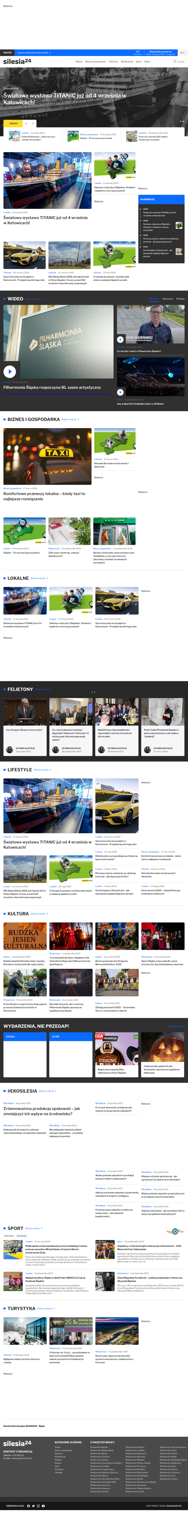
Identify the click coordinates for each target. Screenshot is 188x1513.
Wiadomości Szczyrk (135, 1491)
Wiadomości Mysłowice (136, 1453)
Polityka (58, 1460)
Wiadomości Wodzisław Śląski (173, 1460)
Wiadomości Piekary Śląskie (138, 1463)
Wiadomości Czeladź (99, 1466)
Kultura (6, 957)
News (147, 61)
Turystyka (59, 1469)
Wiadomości (54, 548)
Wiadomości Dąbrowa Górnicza (104, 1472)
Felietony (113, 61)
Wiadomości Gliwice (99, 1475)
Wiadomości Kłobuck (135, 1447)
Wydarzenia (127, 61)
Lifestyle (26, 133)
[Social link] (28, 1506)
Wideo (79, 61)
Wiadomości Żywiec (169, 1479)
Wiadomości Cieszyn (99, 1460)
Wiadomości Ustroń (168, 1453)
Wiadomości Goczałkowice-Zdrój (104, 1479)
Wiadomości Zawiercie (170, 1472)
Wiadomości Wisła (168, 1456)
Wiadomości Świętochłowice (138, 1488)
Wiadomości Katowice (100, 1488)
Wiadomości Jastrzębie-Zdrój (103, 1482)
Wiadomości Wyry (168, 1466)
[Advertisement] (86, 26)
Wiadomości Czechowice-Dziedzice (106, 1463)
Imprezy (7, 382)
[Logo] (17, 63)
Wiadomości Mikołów (135, 1460)
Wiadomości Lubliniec (135, 1450)
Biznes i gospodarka (95, 61)
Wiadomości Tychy (168, 1450)
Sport (139, 61)
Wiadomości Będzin (99, 1447)
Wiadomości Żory (167, 1475)
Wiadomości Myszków (135, 1456)
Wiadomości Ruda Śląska (137, 1475)
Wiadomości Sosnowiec (136, 1485)
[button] (180, 121)
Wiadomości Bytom (99, 1453)
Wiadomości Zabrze (169, 1469)
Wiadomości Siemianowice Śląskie (141, 1482)
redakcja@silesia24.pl (21, 1458)
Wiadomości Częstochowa (102, 1469)
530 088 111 (18, 1455)
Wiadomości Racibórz (135, 1469)
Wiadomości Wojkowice (170, 1463)
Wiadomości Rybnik (134, 1479)
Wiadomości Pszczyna (136, 1466)
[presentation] (26, 123)
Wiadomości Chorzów (100, 1456)
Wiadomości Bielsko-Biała (102, 1450)
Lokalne (83, 133)
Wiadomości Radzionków (137, 1472)
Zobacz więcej (175, 1026)
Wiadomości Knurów (99, 1491)
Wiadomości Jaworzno (100, 1485)
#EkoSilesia (8, 1103)
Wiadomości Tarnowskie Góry (173, 1447)
